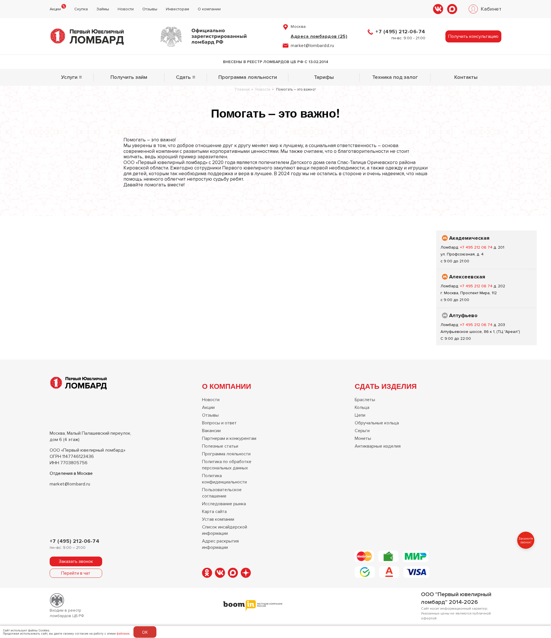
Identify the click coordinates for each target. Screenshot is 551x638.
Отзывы (149, 9)
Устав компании (218, 519)
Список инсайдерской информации (224, 530)
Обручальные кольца (377, 423)
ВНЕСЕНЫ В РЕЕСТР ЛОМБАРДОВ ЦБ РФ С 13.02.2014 (275, 61)
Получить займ (128, 77)
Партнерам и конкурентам (229, 438)
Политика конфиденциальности (224, 479)
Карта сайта (214, 511)
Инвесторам (177, 9)
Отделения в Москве (71, 473)
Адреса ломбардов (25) (319, 36)
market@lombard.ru (70, 484)
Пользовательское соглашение (222, 493)
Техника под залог (395, 77)
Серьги (362, 431)
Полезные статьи (220, 446)
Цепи (360, 415)
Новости (126, 9)
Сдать (185, 77)
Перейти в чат (75, 573)
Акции (55, 9)
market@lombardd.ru (312, 45)
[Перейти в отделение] (486, 250)
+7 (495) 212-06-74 (400, 31)
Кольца (362, 407)
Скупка (81, 9)
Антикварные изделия (378, 446)
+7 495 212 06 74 (477, 247)
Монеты (363, 438)
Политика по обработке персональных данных (226, 465)
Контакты (466, 77)
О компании (209, 9)
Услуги (71, 77)
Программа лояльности (247, 77)
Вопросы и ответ (219, 423)
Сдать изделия (386, 386)
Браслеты (365, 400)
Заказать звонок (76, 561)
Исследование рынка (224, 504)
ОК (145, 632)
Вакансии (211, 431)
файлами (123, 633)
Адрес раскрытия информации (220, 544)
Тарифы (324, 77)
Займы (102, 9)
